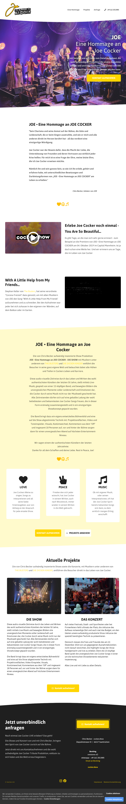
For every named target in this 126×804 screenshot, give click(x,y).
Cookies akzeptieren (114, 799)
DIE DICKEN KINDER (73, 363)
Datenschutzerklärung (112, 782)
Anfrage (97, 10)
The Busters (29, 291)
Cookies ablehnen (113, 793)
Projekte (86, 10)
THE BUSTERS (51, 363)
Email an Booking (93, 761)
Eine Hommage (73, 10)
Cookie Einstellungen (52, 799)
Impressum (98, 782)
